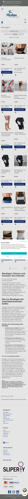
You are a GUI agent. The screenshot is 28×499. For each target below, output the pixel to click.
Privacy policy (23, 241)
